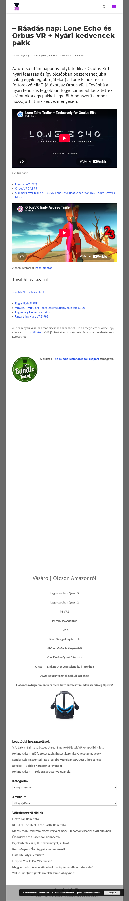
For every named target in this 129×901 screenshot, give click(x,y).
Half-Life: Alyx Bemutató (28, 855)
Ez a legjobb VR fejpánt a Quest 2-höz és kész (72, 759)
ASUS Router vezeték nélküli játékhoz (64, 675)
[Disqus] (64, 424)
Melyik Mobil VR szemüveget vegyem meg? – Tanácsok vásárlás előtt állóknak (61, 831)
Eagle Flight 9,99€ (26, 303)
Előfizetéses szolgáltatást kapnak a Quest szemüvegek (66, 753)
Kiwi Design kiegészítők (64, 639)
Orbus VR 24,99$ (26, 188)
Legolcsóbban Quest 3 (64, 593)
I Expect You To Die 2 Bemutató (32, 861)
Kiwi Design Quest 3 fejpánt (64, 657)
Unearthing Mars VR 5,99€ (31, 316)
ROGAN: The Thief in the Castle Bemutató (39, 825)
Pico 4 (65, 630)
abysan (24, 55)
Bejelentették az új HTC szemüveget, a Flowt (40, 843)
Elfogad (112, 892)
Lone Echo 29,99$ (26, 184)
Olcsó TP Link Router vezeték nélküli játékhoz (64, 666)
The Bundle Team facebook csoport (76, 359)
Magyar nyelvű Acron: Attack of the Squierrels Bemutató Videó (52, 867)
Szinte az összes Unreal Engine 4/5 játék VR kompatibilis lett (65, 747)
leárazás (53, 55)
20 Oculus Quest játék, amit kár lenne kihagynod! (43, 873)
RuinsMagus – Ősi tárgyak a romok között (38, 849)
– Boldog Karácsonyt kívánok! (43, 765)
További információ (91, 892)
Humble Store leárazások (28, 292)
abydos (17, 765)
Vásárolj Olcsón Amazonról (64, 578)
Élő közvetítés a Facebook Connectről (36, 837)
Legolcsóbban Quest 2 (64, 602)
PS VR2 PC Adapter (64, 621)
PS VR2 (64, 611)
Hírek (45, 55)
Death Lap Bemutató (25, 819)
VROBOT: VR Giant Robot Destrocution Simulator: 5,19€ (50, 307)
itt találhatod (44, 268)
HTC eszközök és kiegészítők (64, 648)
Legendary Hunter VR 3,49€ (32, 312)
